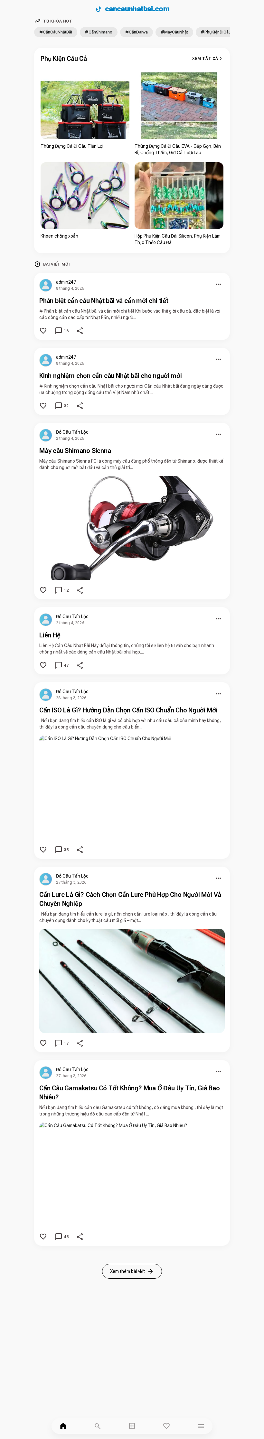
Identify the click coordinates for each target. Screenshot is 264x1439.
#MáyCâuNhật (174, 32)
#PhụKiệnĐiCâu (216, 32)
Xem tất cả (207, 58)
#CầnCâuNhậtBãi (55, 32)
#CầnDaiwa (136, 32)
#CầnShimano (98, 32)
